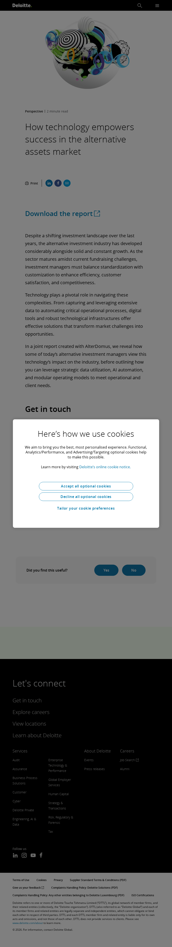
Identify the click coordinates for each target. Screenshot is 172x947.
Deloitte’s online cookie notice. (105, 466)
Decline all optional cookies (86, 496)
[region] (86, 473)
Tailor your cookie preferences (86, 508)
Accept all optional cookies (86, 486)
